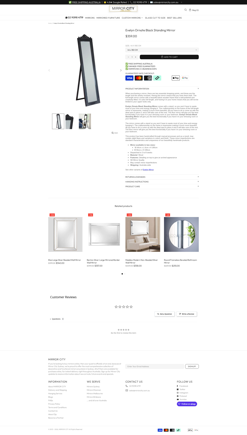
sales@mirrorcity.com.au (165, 2)
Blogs (50, 397)
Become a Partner (56, 418)
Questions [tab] (56, 319)
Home (50, 23)
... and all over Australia (97, 400)
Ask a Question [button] (166, 314)
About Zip (52, 414)
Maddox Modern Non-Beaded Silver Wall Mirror (141, 261)
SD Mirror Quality (137, 160)
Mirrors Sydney (93, 386)
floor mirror (176, 112)
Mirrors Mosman (94, 390)
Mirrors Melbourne (95, 393)
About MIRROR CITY (57, 386)
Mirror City (123, 9)
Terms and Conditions (57, 407)
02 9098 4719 (140, 2)
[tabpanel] (65, 241)
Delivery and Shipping (57, 390)
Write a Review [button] (188, 314)
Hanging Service (55, 393)
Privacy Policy (54, 404)
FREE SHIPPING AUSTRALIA (86, 2)
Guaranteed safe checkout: (139, 73)
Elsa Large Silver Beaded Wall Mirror (64, 260)
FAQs (50, 400)
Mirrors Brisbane (94, 397)
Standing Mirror (150, 106)
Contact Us (53, 411)
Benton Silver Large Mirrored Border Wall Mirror (103, 261)
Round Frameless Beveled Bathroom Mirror (180, 261)
